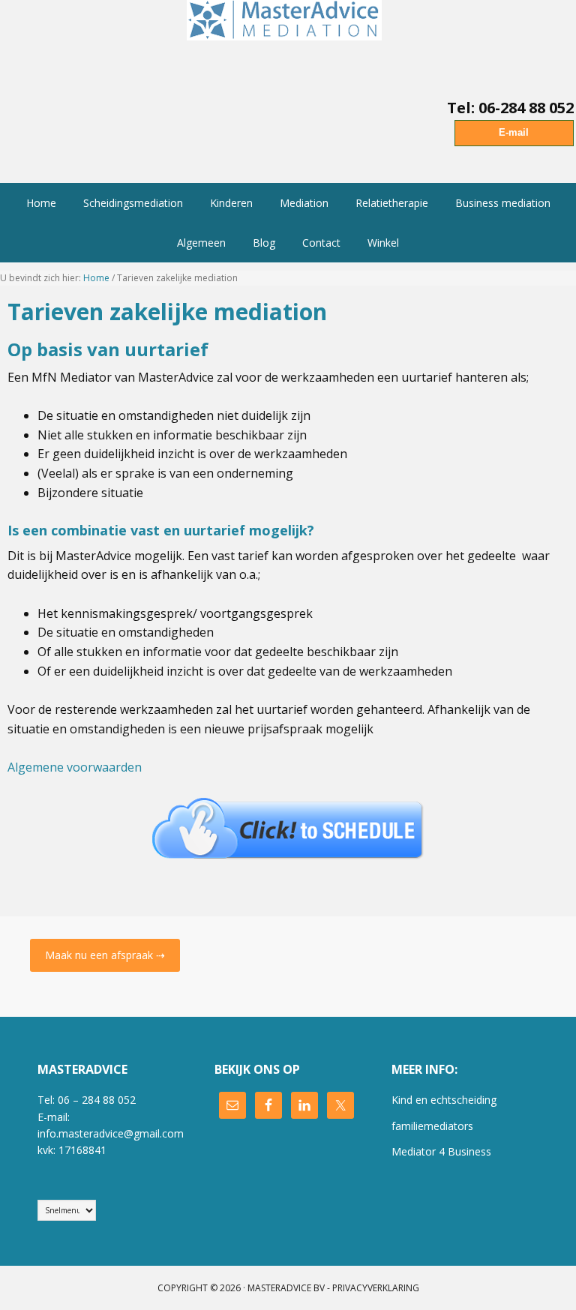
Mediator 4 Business (441, 1151)
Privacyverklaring (375, 1288)
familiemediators (432, 1126)
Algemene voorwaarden (75, 767)
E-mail (514, 132)
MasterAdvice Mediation (288, 37)
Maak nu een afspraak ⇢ (105, 955)
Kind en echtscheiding (444, 1100)
